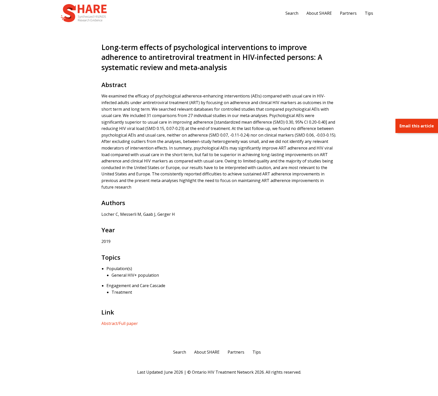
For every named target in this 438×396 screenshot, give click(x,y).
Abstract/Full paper (119, 323)
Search (291, 13)
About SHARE (319, 13)
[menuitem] (291, 13)
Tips (369, 13)
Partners (348, 13)
